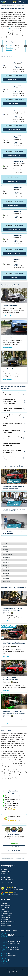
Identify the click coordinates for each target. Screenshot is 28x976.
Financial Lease (5, 907)
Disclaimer (9, 970)
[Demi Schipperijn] (20, 829)
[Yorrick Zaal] (14, 829)
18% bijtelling (4, 919)
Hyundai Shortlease (8, 337)
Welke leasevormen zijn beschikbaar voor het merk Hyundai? (12, 394)
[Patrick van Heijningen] (8, 829)
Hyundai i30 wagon (7, 554)
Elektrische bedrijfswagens (8, 921)
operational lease (7, 29)
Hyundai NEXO (5, 576)
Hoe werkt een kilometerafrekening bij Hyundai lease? (12, 451)
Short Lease (4, 909)
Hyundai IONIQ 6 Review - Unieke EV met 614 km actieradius (13, 532)
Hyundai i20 (9, 50)
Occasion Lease (5, 911)
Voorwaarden (17, 970)
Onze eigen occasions (7, 913)
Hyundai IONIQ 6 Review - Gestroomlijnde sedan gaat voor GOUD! (14, 510)
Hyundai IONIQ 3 (6, 560)
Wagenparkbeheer (6, 915)
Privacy (3, 970)
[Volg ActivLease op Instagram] (9, 883)
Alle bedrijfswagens (6, 925)
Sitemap (24, 970)
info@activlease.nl (8, 879)
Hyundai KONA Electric (17, 136)
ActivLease (4, 903)
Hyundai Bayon (6, 544)
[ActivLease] (4, 2)
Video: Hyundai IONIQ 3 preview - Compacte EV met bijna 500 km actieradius (14, 643)
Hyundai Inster (9, 48)
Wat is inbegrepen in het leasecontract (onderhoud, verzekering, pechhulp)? (10, 401)
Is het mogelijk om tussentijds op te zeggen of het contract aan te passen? (12, 417)
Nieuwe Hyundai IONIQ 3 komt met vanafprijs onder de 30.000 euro (12, 678)
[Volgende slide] (25, 46)
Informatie (7, 5)
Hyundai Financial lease (9, 369)
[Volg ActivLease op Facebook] (6, 883)
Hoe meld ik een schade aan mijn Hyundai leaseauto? (11, 445)
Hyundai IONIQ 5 (17, 62)
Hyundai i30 (16, 260)
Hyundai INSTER (17, 211)
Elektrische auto (5, 917)
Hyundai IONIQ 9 (17, 235)
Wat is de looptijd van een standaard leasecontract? (12, 409)
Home (2, 5)
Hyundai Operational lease (10, 305)
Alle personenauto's (15, 5)
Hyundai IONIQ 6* (18, 187)
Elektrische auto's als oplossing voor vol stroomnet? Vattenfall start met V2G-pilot (14, 712)
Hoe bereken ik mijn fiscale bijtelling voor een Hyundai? (12, 431)
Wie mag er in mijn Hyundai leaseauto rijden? (12, 425)
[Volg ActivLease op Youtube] (12, 883)
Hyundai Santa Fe (18, 162)
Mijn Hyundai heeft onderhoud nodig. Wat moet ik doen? (12, 438)
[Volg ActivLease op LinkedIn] (3, 883)
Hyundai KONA (17, 86)
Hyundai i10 (9, 46)
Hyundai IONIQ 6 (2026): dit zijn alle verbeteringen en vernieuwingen (12, 609)
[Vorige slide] (2, 46)
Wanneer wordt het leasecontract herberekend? (11, 458)
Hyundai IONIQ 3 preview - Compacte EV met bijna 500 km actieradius (13, 487)
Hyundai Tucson (17, 110)
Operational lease (5, 905)
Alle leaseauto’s (5, 923)
